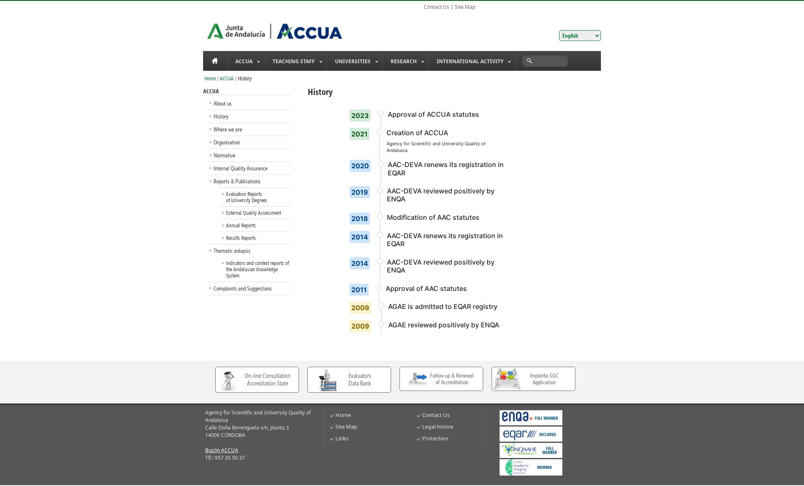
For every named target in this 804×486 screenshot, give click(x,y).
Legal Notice (437, 426)
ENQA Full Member (531, 417)
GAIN (531, 467)
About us (223, 103)
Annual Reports (241, 225)
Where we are (228, 129)
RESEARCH (400, 62)
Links (341, 438)
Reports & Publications (237, 181)
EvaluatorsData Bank (359, 379)
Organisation (227, 142)
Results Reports (241, 238)
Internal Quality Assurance (241, 168)
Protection (435, 438)
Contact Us (436, 6)
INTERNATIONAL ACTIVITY (466, 62)
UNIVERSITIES (349, 62)
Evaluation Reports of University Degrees (246, 197)
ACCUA (240, 62)
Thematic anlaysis (232, 250)
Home (215, 60)
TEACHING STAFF (290, 62)
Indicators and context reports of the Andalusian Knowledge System (257, 269)
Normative (224, 155)
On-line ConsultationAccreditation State (268, 379)
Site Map (465, 6)
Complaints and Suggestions (243, 288)
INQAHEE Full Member (531, 450)
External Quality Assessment (253, 213)
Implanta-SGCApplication (544, 379)
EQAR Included (531, 434)
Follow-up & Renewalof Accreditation (452, 379)
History (221, 116)
